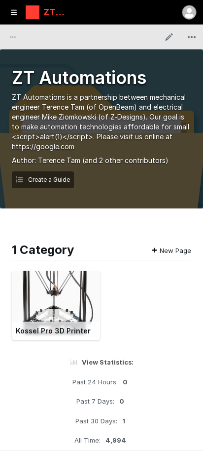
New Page (175, 250)
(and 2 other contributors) (125, 160)
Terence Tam (59, 160)
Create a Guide (48, 179)
